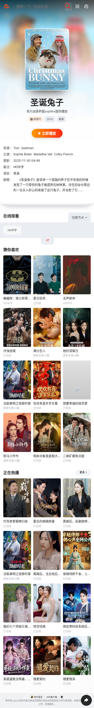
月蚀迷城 (9, 351)
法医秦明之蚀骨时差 (17, 403)
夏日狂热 (39, 298)
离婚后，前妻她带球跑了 (77, 521)
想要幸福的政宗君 (75, 403)
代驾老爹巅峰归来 (15, 521)
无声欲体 (69, 298)
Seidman (27, 148)
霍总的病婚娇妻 (44, 521)
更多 (82, 472)
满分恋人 (39, 351)
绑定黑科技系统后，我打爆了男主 (77, 626)
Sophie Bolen (22, 154)
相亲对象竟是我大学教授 (47, 456)
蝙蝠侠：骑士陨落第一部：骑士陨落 (17, 298)
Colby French (63, 154)
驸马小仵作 (11, 456)
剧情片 (37, 119)
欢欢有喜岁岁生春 (45, 403)
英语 (16, 173)
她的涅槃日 (70, 351)
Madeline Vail (43, 154)
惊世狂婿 (39, 626)
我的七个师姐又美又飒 (17, 626)
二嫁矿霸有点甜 (73, 456)
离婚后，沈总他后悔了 (47, 574)
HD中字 (12, 230)
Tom (16, 148)
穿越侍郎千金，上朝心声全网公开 (77, 574)
